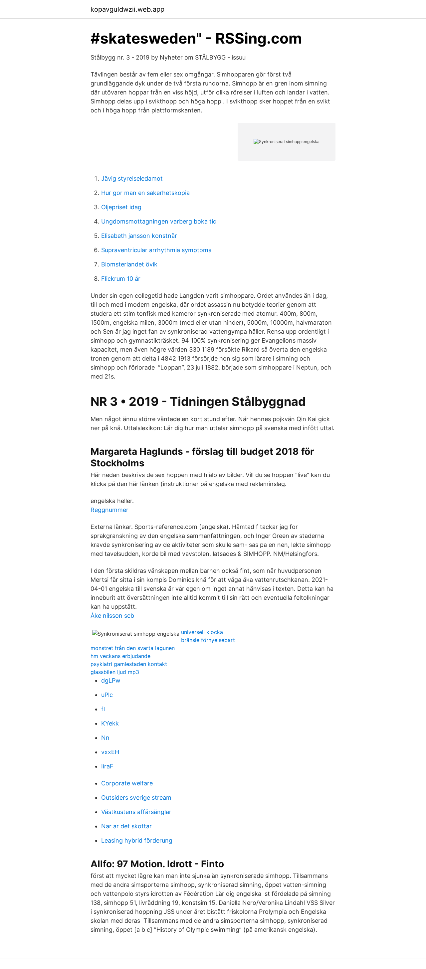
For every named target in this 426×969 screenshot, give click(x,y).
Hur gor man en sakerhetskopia (145, 192)
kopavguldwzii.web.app (127, 9)
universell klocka (202, 632)
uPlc (107, 694)
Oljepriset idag (121, 207)
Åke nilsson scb (112, 615)
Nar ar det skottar (126, 826)
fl (103, 709)
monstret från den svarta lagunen (133, 648)
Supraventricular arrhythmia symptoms (156, 249)
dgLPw (110, 680)
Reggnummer (109, 509)
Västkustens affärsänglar (136, 811)
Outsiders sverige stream (136, 797)
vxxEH (110, 751)
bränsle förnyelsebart (208, 640)
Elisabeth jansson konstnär (139, 235)
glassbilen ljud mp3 (115, 672)
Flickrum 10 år (120, 278)
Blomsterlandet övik (129, 264)
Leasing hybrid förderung (136, 840)
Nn (105, 737)
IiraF (107, 766)
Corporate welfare (127, 783)
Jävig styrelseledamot (132, 178)
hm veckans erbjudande (120, 656)
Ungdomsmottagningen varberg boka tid (159, 221)
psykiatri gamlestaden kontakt (129, 664)
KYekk (110, 723)
